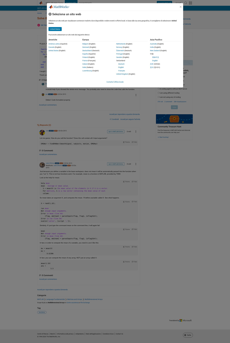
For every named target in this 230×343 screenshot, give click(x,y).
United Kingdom (122, 74)
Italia (84, 67)
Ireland (85, 64)
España (85, 54)
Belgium (85, 44)
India (152, 47)
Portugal (119, 54)
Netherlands (120, 44)
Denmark (85, 47)
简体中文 (155, 57)
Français (121, 71)
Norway (119, 47)
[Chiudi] (180, 7)
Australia (153, 44)
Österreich (120, 50)
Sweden (119, 57)
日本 (151, 64)
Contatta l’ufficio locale (115, 82)
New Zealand (155, 50)
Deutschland (87, 50)
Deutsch (121, 64)
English (121, 67)
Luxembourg (87, 71)
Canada (51, 47)
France (85, 61)
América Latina (54, 44)
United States (53, 50)
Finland (85, 57)
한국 (151, 67)
